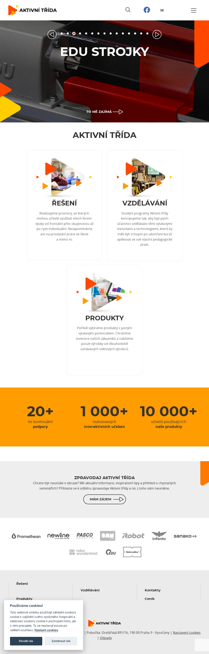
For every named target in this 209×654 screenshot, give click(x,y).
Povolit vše (26, 641)
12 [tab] (129, 33)
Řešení (22, 583)
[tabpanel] (104, 71)
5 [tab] (86, 33)
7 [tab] (98, 33)
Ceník (150, 599)
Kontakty (153, 590)
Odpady (106, 638)
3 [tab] (74, 33)
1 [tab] (61, 33)
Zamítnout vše (61, 641)
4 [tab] (80, 33)
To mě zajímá (99, 111)
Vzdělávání (90, 590)
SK (162, 10)
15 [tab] (147, 33)
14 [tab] (141, 33)
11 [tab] (123, 33)
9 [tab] (110, 33)
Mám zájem (100, 499)
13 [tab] (135, 33)
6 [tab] (92, 33)
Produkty (24, 599)
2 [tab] (67, 33)
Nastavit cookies (46, 630)
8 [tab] (104, 33)
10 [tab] (116, 33)
